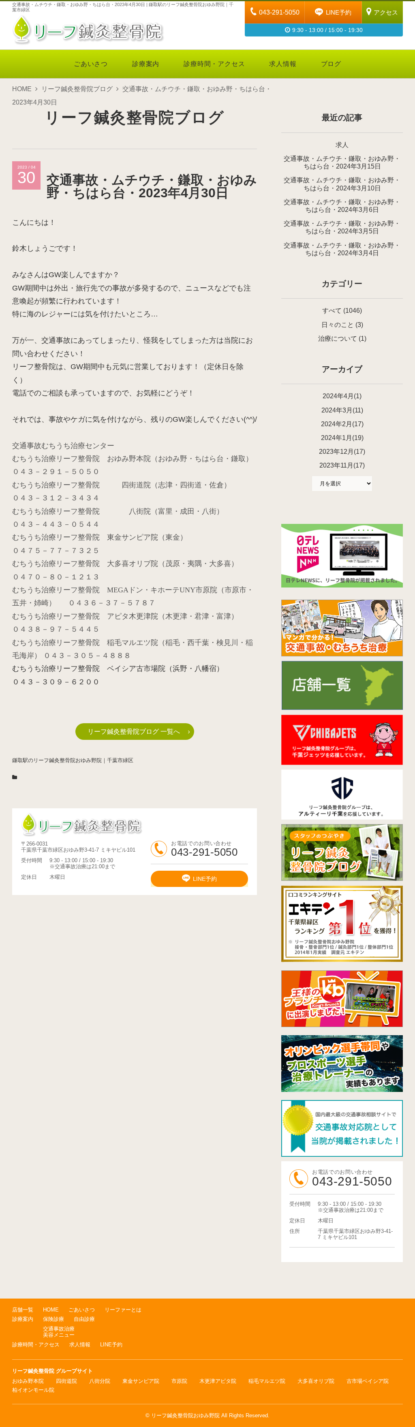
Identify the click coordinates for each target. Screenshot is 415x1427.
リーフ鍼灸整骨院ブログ (77, 88)
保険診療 (53, 1319)
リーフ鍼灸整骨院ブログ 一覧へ (134, 731)
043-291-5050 (279, 12)
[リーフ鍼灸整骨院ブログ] (342, 878)
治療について (337, 338)
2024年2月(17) (342, 424)
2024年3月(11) (342, 410)
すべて (332, 310)
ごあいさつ (91, 63)
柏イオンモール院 (33, 1390)
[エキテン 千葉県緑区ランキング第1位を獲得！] (342, 923)
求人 (342, 144)
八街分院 (99, 1381)
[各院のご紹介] (342, 708)
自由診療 (84, 1319)
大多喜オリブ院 (315, 1381)
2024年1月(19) (342, 437)
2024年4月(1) (342, 396)
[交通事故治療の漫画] (342, 654)
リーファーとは (123, 1310)
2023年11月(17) (342, 465)
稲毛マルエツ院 (266, 1381)
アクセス (386, 12)
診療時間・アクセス (214, 63)
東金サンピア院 (140, 1381)
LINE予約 (338, 12)
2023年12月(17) (342, 451)
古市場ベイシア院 (368, 1381)
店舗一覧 (22, 1310)
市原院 (179, 1381)
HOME (22, 88)
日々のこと (337, 324)
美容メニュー (59, 1335)
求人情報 (282, 63)
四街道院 (66, 1381)
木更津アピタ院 (217, 1381)
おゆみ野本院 (28, 1381)
